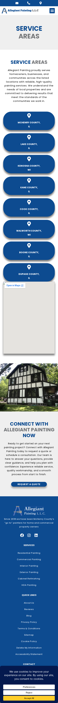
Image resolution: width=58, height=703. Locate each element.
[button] (52, 10)
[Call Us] (28, 3)
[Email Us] (16, 3)
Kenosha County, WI (29, 167)
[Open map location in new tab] (40, 3)
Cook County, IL (29, 211)
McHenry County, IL (29, 124)
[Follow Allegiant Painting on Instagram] (29, 535)
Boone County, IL (29, 254)
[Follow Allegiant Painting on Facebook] (22, 535)
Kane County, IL (29, 189)
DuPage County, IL (29, 276)
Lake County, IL (29, 146)
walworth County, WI (29, 232)
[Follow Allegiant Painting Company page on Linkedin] (36, 535)
